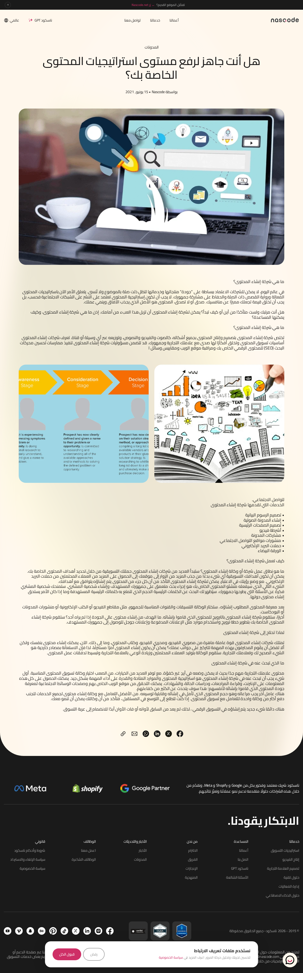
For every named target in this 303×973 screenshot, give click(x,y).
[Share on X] (168, 733)
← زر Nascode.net (143, 5)
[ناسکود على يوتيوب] (7, 931)
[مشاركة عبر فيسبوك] (180, 733)
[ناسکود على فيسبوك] (110, 931)
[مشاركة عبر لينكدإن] (157, 733)
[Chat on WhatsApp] (290, 960)
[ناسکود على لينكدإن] (87, 931)
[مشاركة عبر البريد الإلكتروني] (134, 733)
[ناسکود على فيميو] (19, 931)
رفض (94, 954)
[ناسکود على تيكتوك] (64, 931)
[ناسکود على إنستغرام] (98, 931)
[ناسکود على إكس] (76, 931)
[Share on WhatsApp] (146, 733)
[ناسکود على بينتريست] (53, 931)
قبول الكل (67, 954)
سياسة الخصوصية (171, 957)
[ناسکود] (285, 19)
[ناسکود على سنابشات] (30, 931)
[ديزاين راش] (181, 930)
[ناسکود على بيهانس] (41, 931)
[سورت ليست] (138, 930)
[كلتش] (160, 930)
